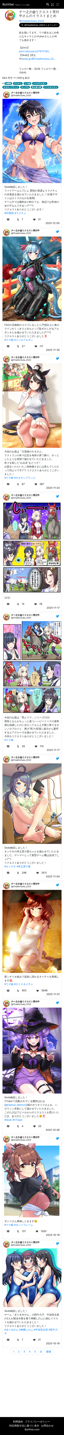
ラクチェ (18, 83)
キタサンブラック (10, 87)
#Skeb (8, 1119)
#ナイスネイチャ (23, 984)
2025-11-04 (53, 876)
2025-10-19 (53, 1234)
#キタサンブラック (25, 477)
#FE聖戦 (9, 213)
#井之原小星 (24, 866)
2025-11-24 (53, 487)
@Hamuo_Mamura (16, 1104)
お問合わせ (47, 1425)
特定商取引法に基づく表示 (24, 1425)
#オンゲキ (10, 866)
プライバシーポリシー (37, 1421)
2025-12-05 (53, 223)
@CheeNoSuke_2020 (31, 21)
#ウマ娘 (8, 339)
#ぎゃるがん (11, 1329)
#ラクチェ (20, 213)
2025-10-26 (53, 1129)
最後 (48, 1351)
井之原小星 (36, 87)
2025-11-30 (53, 349)
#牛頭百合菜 (41, 1329)
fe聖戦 (8, 83)
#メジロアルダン (23, 339)
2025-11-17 (53, 607)
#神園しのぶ (26, 1329)
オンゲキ (25, 87)
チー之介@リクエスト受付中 (25, 92)
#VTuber (18, 1119)
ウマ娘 (27, 83)
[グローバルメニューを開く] (58, 4)
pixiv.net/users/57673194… (34, 51)
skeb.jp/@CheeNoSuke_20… (39, 58)
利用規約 (18, 1421)
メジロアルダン (39, 83)
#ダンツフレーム (23, 1224)
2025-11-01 (53, 994)
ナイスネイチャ (50, 87)
